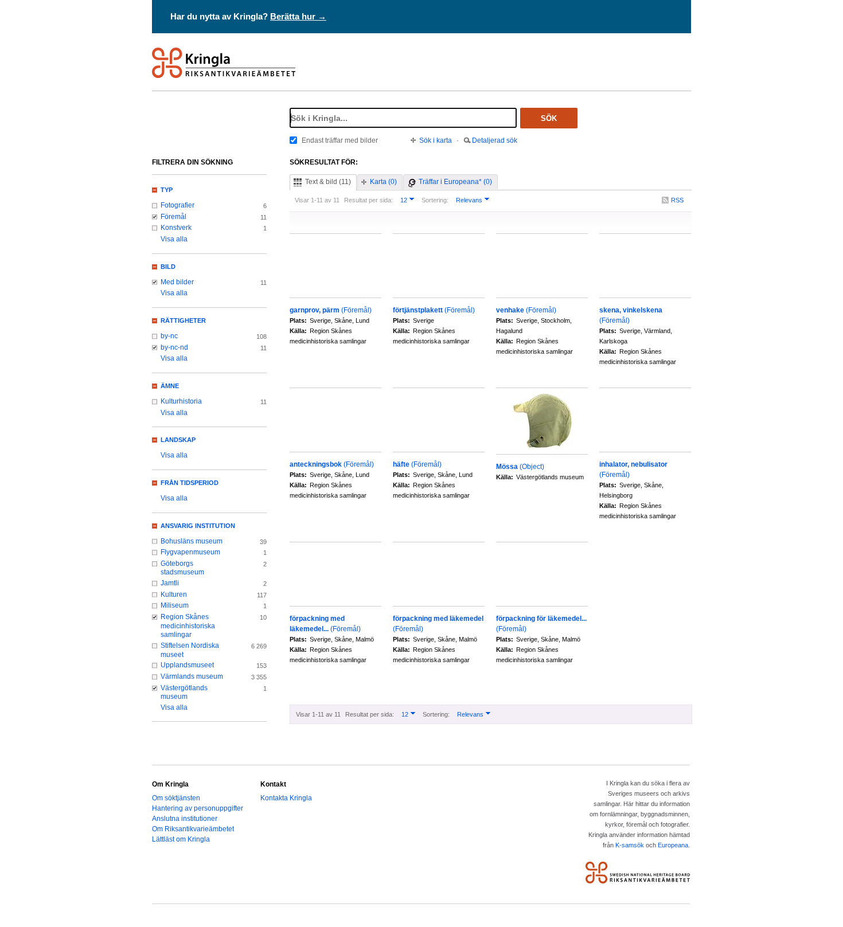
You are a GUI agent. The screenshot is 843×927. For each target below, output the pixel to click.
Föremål (173, 217)
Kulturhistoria (181, 401)
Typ (167, 189)
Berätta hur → (298, 16)
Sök (549, 118)
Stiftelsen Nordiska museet (190, 650)
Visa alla (174, 239)
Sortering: (435, 200)
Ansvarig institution (198, 525)
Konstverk (176, 228)
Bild (168, 266)
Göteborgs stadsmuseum (182, 568)
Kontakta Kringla (286, 798)
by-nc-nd (174, 347)
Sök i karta (435, 140)
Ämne (170, 385)
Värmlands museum (192, 676)
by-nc (169, 336)
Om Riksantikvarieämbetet (193, 829)
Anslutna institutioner (184, 819)
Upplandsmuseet (187, 665)
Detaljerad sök (494, 140)
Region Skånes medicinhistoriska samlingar (188, 626)
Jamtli (170, 583)
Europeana (673, 845)
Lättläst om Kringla (181, 839)
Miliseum (175, 605)
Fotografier (177, 205)
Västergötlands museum (184, 692)
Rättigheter (183, 320)
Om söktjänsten (176, 798)
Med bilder (177, 282)
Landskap (178, 439)
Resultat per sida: (368, 200)
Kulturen (174, 594)
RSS (677, 200)
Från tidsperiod (189, 482)
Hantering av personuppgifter (197, 808)
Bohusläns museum (192, 541)
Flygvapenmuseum (190, 552)
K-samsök (629, 845)
